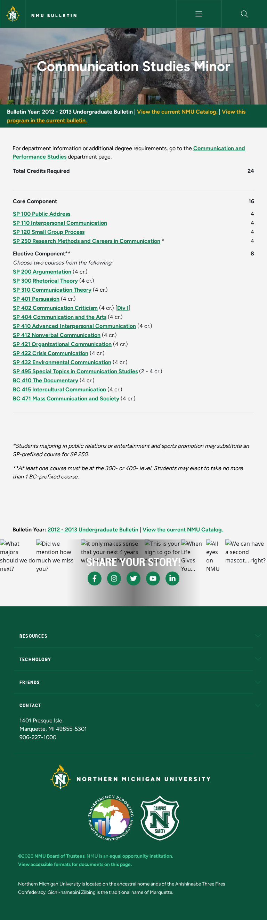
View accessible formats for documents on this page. (75, 864)
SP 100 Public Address (41, 213)
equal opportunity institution (141, 856)
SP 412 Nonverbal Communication (56, 335)
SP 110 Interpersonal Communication (60, 223)
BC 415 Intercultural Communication (59, 389)
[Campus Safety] (159, 818)
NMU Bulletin (54, 15)
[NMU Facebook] (95, 578)
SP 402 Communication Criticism (55, 308)
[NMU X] (133, 578)
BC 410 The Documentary (45, 380)
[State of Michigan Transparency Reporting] (111, 818)
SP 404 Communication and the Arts (59, 317)
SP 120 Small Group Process (48, 232)
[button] (244, 14)
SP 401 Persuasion (36, 299)
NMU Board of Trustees (59, 856)
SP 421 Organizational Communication (62, 344)
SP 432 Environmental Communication (62, 362)
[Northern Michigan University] (13, 14)
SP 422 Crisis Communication (50, 353)
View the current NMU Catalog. (177, 111)
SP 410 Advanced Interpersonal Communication (74, 326)
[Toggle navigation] (199, 14)
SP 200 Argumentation (42, 271)
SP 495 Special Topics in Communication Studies (75, 371)
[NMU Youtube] (153, 578)
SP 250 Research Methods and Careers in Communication (86, 241)
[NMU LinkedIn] (172, 578)
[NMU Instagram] (114, 578)
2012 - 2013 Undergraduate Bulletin (87, 111)
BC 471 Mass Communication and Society (66, 398)
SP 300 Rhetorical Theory (45, 280)
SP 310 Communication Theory (52, 289)
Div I (123, 308)
